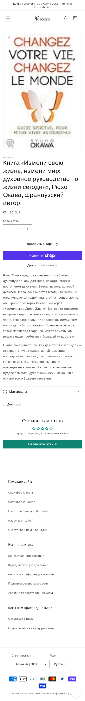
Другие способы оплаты (42, 265)
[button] (8, 18)
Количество (11, 221)
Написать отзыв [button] (42, 444)
